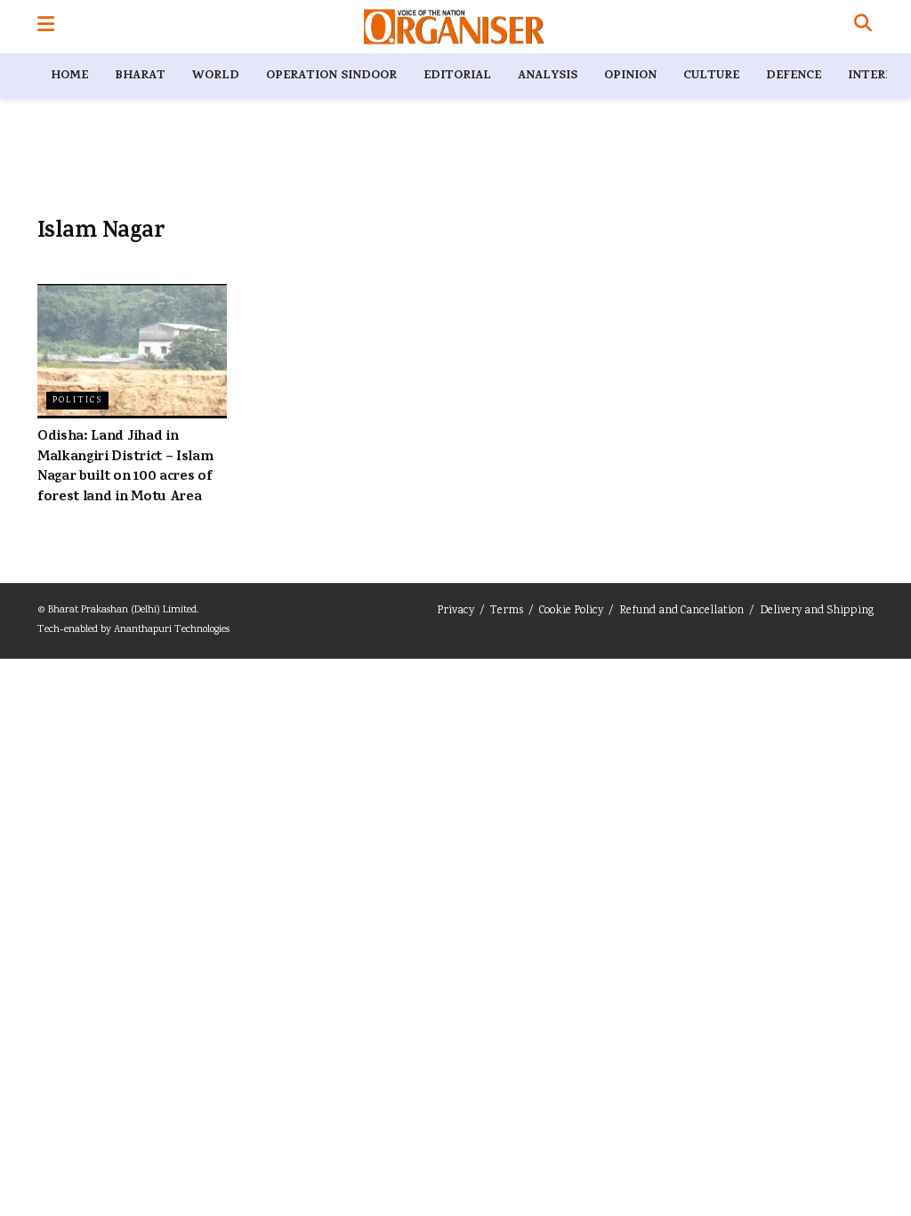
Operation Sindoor (331, 76)
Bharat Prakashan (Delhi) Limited (122, 610)
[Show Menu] (45, 26)
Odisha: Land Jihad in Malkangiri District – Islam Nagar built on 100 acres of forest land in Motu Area (125, 467)
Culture (711, 76)
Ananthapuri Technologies (172, 629)
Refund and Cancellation (681, 611)
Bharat (140, 76)
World (215, 76)
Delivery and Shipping (817, 611)
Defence (793, 76)
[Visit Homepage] (454, 27)
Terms (506, 611)
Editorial (457, 76)
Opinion (630, 76)
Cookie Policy (571, 611)
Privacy (455, 611)
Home (69, 76)
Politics (77, 400)
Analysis (547, 76)
